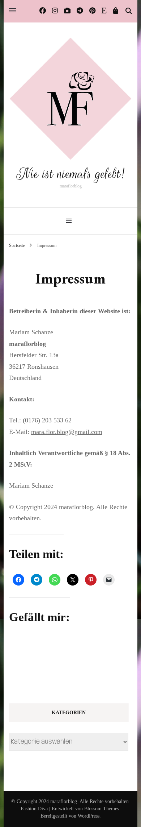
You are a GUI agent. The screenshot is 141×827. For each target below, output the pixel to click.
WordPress (88, 816)
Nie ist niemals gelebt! (70, 173)
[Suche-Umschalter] (128, 11)
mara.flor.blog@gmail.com (66, 431)
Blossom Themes (101, 808)
